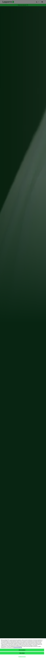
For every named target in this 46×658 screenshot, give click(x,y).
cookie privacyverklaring (18, 647)
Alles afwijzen (22, 653)
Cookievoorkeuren (22, 656)
